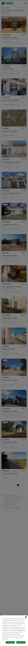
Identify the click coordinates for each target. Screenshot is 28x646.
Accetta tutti (21, 642)
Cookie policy (5, 639)
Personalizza (10, 642)
